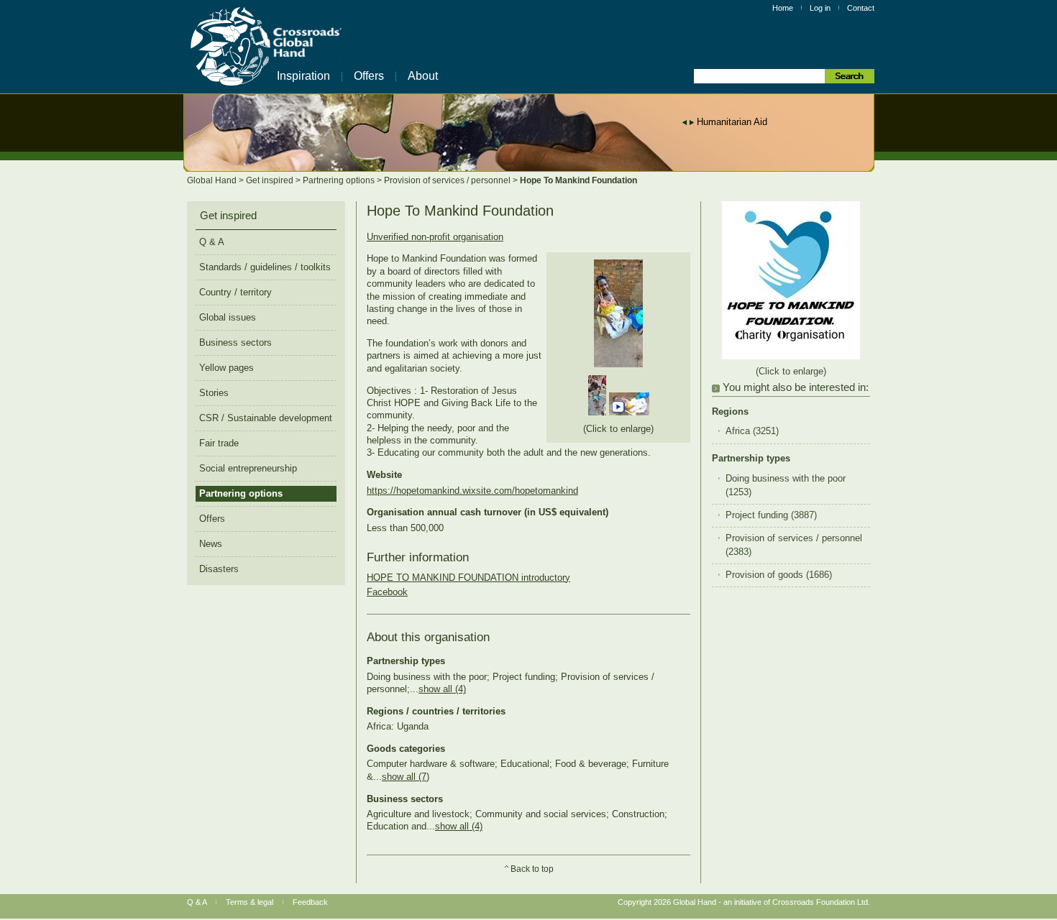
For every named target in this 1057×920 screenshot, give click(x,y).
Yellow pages (226, 367)
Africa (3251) (752, 431)
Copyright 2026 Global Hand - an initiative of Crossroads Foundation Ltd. (744, 902)
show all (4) (442, 689)
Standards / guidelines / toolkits (265, 267)
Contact (860, 8)
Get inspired (271, 180)
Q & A (211, 241)
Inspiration (303, 76)
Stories (214, 392)
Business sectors (235, 342)
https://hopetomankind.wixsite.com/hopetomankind (472, 490)
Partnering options (340, 180)
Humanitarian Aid (732, 121)
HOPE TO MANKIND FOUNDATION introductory (468, 577)
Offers (369, 76)
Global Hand (213, 180)
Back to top (532, 869)
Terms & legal (249, 902)
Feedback (310, 902)
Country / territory (235, 292)
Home (782, 8)
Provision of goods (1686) (779, 575)
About (423, 76)
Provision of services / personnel (448, 180)
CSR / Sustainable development (265, 418)
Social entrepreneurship (248, 468)
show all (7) (405, 776)
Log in (820, 8)
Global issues (227, 317)
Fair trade (219, 443)
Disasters (219, 569)
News (210, 543)
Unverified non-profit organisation (435, 236)
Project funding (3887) (771, 515)
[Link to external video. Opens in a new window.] (629, 412)
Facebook (387, 591)
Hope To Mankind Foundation (578, 180)
